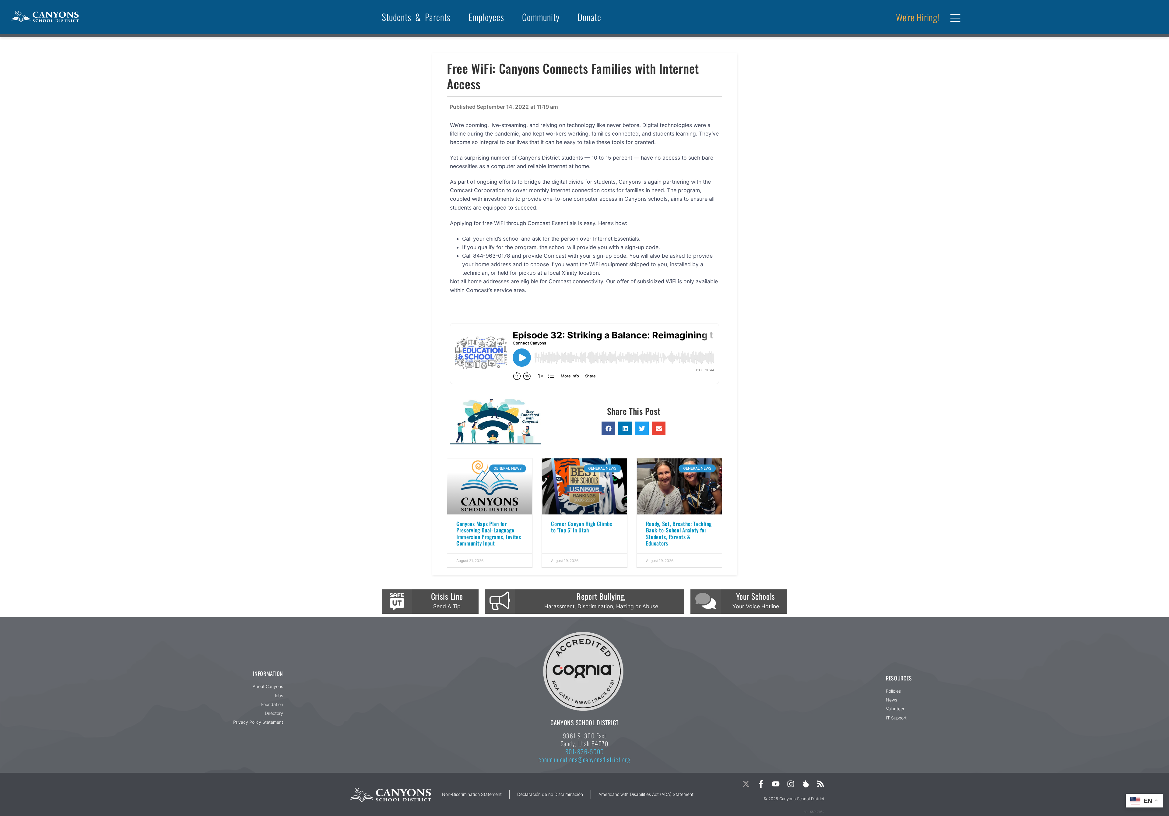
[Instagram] (791, 784)
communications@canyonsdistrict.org (584, 759)
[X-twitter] (746, 784)
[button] (608, 428)
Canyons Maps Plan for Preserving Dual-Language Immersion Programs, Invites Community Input (488, 533)
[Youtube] (776, 784)
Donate (589, 17)
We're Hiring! (917, 17)
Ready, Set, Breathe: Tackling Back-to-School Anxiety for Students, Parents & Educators (679, 533)
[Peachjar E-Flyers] (805, 784)
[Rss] (820, 784)
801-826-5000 (584, 751)
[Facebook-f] (761, 784)
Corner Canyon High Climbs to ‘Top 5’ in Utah (581, 527)
